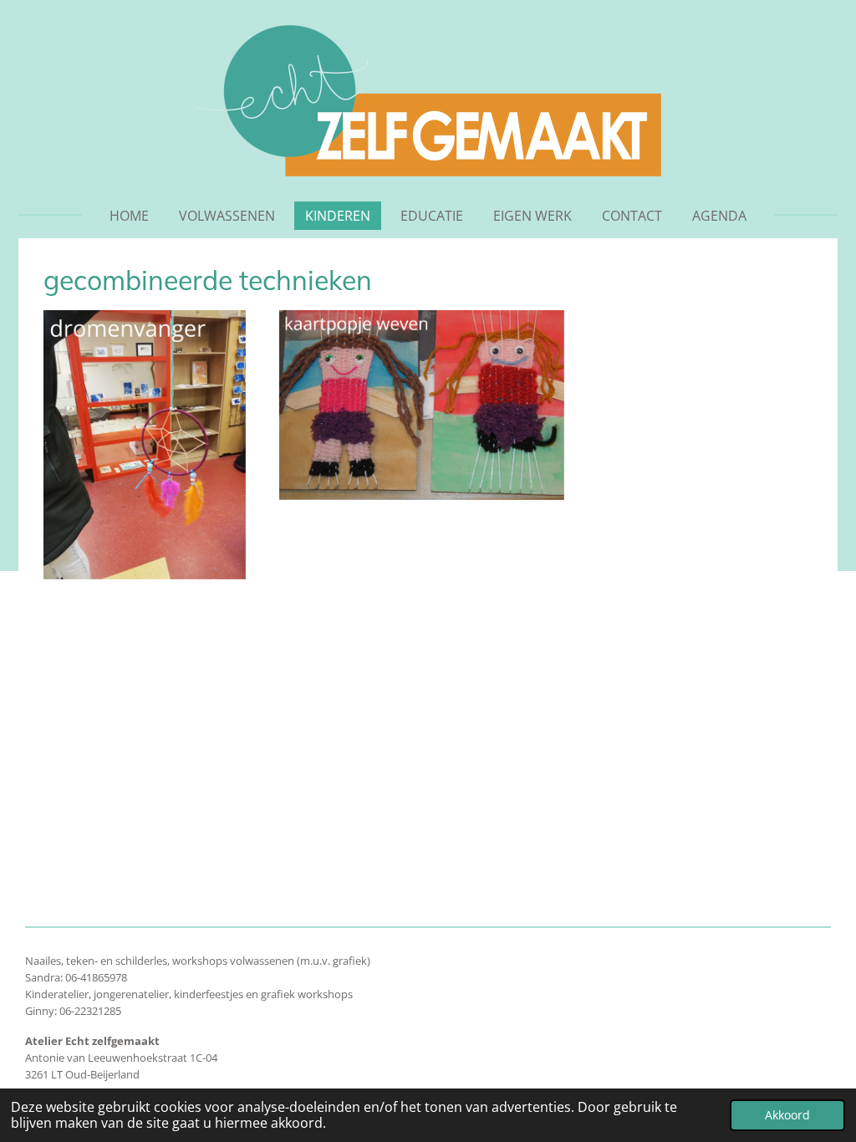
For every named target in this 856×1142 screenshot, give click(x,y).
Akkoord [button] (787, 1115)
